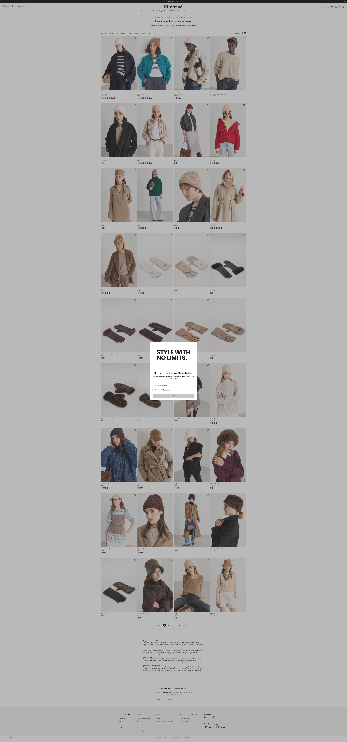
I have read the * (163, 390)
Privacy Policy (167, 390)
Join (173, 395)
